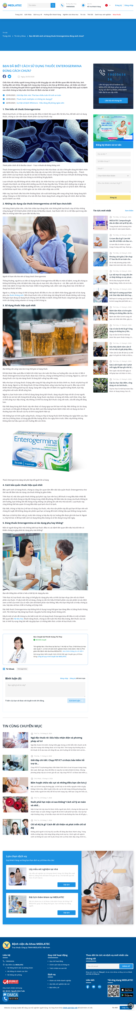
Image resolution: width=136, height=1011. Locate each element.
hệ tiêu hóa (18, 619)
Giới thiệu (28, 15)
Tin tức (82, 15)
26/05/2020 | (35, 103)
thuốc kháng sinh (17, 295)
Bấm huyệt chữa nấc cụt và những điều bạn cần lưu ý (58, 782)
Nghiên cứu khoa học (71, 15)
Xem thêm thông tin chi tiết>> (73, 651)
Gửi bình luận (74, 700)
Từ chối (115, 1008)
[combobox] (113, 175)
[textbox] (113, 176)
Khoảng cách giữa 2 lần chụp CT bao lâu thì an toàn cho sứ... (120, 259)
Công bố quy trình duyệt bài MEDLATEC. (52, 656)
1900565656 (10, 961)
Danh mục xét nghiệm (103, 15)
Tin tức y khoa (20, 36)
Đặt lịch (67, 884)
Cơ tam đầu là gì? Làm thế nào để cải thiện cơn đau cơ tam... (120, 241)
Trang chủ (7, 36)
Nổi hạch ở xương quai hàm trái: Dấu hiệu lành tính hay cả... (120, 295)
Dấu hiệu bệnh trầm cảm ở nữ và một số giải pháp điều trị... (120, 349)
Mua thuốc (117, 15)
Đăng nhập (129, 5)
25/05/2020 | (33, 95)
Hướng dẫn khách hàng (52, 15)
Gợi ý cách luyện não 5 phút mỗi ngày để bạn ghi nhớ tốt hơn (120, 367)
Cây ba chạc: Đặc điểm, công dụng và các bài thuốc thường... (120, 385)
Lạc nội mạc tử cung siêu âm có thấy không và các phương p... (121, 277)
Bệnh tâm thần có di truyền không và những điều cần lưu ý (121, 313)
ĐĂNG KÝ (126, 966)
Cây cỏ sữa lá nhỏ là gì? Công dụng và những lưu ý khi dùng (120, 331)
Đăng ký (118, 5)
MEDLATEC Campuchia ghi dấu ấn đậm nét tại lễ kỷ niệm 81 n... (121, 223)
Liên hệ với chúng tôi (113, 100)
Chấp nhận (126, 1008)
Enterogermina (22, 669)
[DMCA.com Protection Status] (11, 996)
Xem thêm (129, 210)
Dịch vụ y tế (37, 15)
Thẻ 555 (90, 15)
